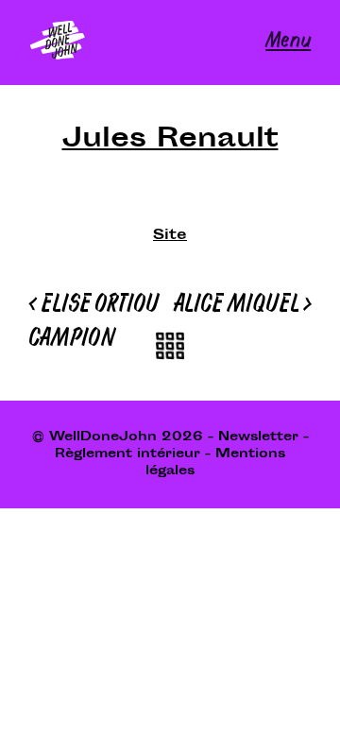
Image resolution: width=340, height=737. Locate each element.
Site (170, 236)
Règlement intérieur (127, 454)
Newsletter (258, 437)
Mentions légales (215, 463)
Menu (288, 42)
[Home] (57, 43)
